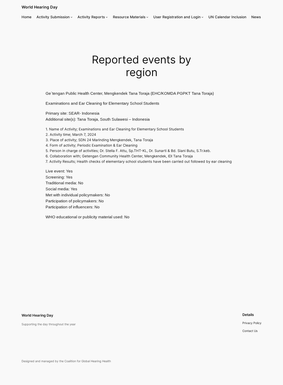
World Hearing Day (40, 7)
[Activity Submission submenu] (71, 17)
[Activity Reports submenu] (107, 17)
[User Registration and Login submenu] (202, 17)
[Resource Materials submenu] (147, 17)
